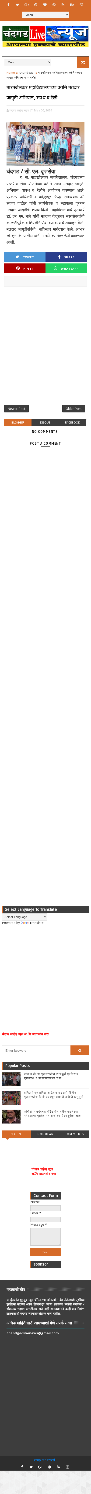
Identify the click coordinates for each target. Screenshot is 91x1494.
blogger (17, 422)
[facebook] (8, 4)
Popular (45, 1134)
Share (69, 257)
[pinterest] (35, 4)
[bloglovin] (44, 4)
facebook (72, 422)
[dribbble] (53, 4)
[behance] (72, 4)
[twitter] (17, 4)
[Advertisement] (45, 347)
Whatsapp (70, 269)
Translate (36, 923)
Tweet (28, 257)
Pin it (28, 269)
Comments (74, 1134)
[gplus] (26, 4)
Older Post (74, 408)
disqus (45, 422)
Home (11, 72)
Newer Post (16, 408)
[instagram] (81, 4)
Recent (16, 1134)
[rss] (63, 4)
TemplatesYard (43, 1460)
